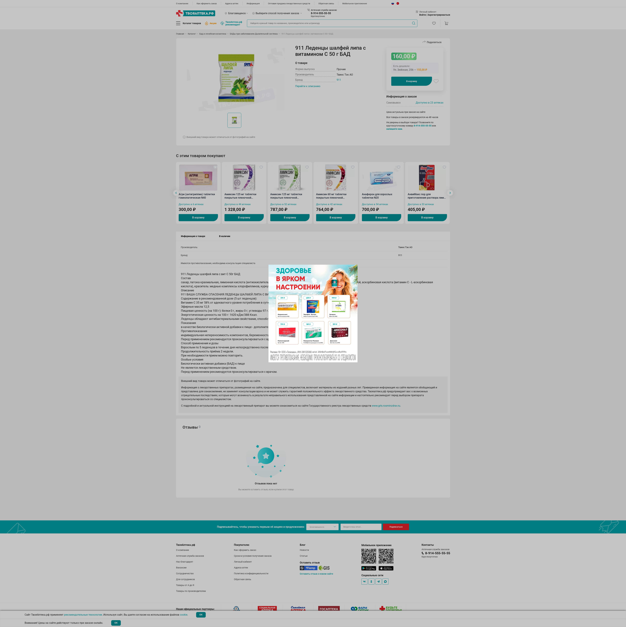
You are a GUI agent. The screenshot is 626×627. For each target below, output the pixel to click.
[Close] (354, 268)
